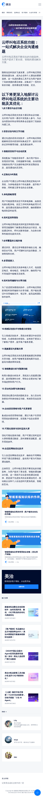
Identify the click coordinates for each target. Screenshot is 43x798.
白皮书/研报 (33, 12)
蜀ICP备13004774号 (28, 792)
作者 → (4, 712)
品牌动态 (17, 12)
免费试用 (21, 586)
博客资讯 (9, 12)
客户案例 (24, 12)
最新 (3, 12)
